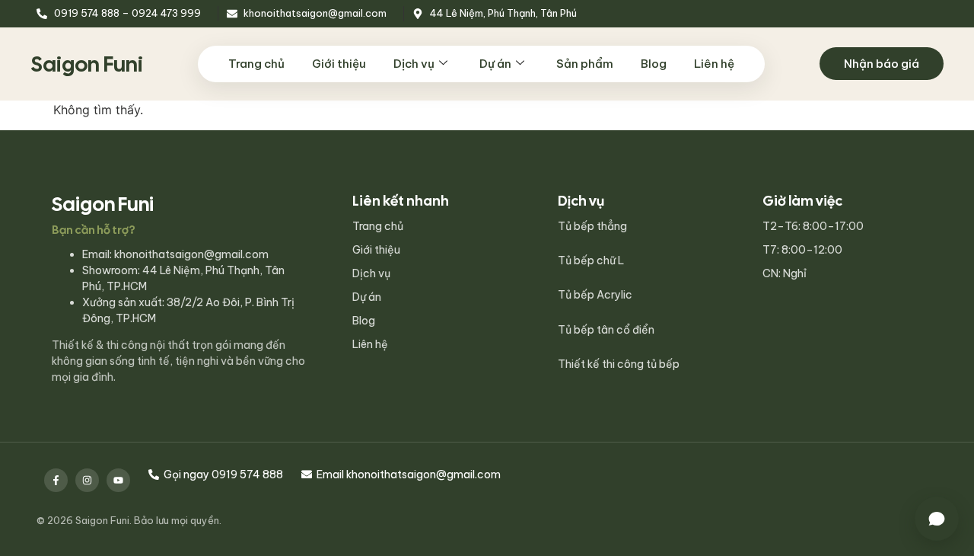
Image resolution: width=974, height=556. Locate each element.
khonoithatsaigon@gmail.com (191, 254)
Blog (654, 63)
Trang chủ (256, 63)
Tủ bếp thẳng (592, 226)
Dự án (495, 63)
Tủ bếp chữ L (591, 260)
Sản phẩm (584, 63)
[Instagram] (87, 480)
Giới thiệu (339, 63)
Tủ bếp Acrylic (595, 295)
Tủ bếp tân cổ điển (606, 330)
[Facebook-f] (56, 480)
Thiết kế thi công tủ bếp (619, 364)
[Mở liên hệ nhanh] (937, 519)
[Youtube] (118, 480)
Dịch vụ (413, 63)
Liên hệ (714, 63)
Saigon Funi (86, 64)
